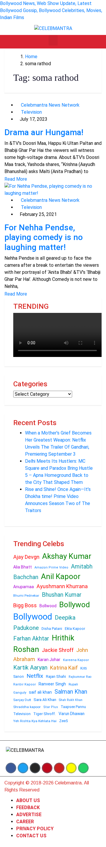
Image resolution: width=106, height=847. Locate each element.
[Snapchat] (71, 768)
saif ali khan (40, 692)
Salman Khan (70, 691)
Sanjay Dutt (22, 700)
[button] (53, 40)
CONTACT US (31, 835)
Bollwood (48, 605)
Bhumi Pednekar (26, 596)
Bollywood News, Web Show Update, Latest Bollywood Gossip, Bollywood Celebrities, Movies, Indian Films (51, 10)
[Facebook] (11, 768)
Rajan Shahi (56, 676)
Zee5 (63, 721)
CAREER (25, 821)
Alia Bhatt (22, 567)
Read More (15, 179)
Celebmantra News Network (50, 105)
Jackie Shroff (58, 650)
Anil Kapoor (60, 576)
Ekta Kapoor (75, 629)
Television (31, 112)
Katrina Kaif (64, 668)
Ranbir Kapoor (24, 684)
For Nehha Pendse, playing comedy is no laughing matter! (43, 237)
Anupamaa (23, 586)
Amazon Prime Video (51, 567)
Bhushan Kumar (62, 594)
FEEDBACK (28, 807)
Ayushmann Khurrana (62, 586)
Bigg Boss (25, 605)
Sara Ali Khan (45, 699)
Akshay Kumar (66, 556)
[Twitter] (23, 768)
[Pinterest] (47, 768)
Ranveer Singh (52, 684)
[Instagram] (35, 768)
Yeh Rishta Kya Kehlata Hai (35, 721)
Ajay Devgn (26, 557)
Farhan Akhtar (31, 638)
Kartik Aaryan (30, 667)
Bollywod (74, 604)
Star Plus (50, 707)
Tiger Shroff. (44, 714)
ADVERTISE (29, 814)
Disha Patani (52, 629)
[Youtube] (59, 768)
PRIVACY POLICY (35, 828)
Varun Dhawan (72, 713)
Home (31, 56)
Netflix (34, 675)
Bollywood (32, 617)
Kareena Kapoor (76, 660)
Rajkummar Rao (80, 677)
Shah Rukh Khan (70, 700)
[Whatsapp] (83, 768)
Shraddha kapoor (27, 707)
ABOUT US (28, 800)
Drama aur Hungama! (43, 132)
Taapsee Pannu (73, 707)
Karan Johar (49, 659)
